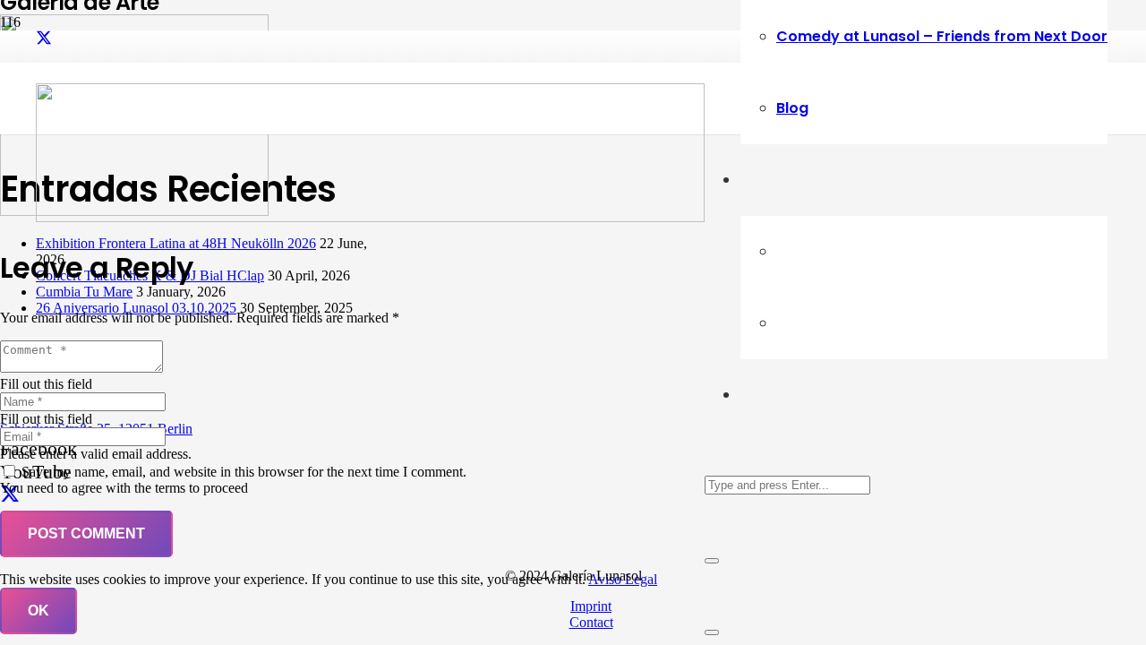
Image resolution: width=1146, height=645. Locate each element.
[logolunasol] (370, 217)
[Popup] (712, 632)
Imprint (590, 606)
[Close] (712, 560)
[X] (44, 38)
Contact (591, 622)
